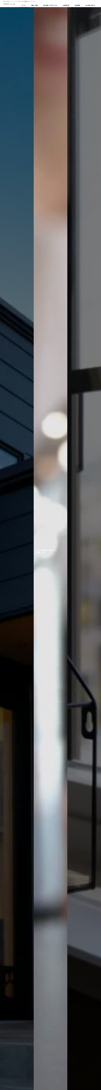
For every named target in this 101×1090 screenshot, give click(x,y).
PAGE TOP (97, 1055)
